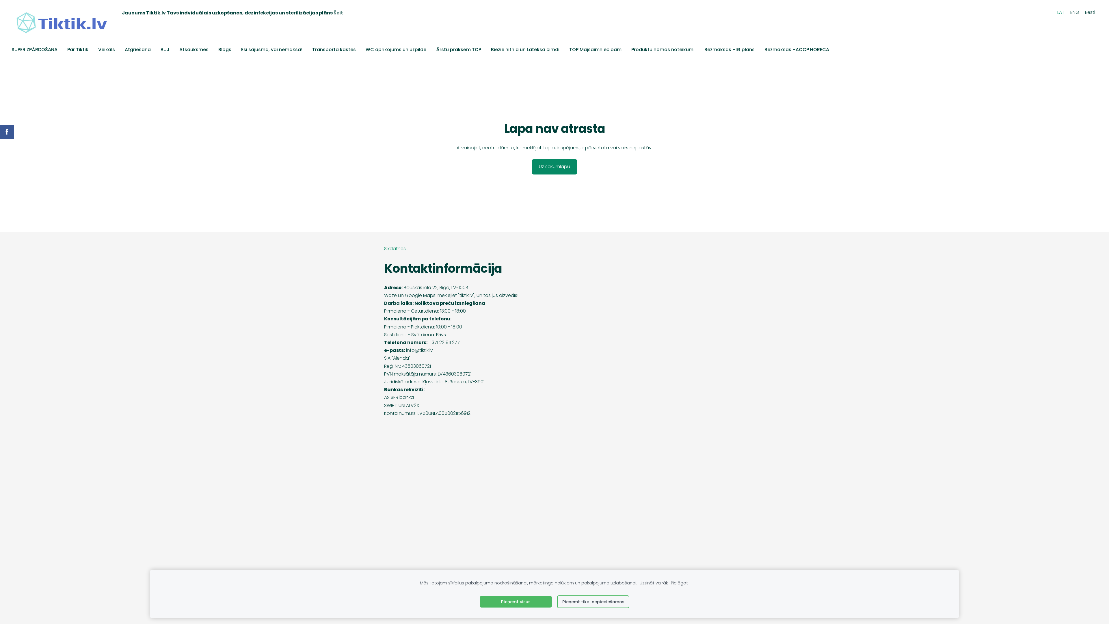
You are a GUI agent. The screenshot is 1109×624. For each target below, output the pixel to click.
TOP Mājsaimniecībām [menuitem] (595, 49)
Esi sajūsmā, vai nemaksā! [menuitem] (271, 49)
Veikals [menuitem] (106, 49)
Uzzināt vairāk (654, 583)
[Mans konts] (1048, 12)
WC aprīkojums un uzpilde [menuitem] (396, 49)
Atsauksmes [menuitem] (194, 49)
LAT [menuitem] (1061, 12)
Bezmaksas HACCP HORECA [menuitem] (796, 49)
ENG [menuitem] (1074, 12)
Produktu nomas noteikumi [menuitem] (663, 49)
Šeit (338, 13)
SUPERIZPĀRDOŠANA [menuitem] (34, 49)
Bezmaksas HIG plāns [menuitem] (729, 49)
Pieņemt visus (516, 602)
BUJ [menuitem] (165, 49)
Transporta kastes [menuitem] (334, 49)
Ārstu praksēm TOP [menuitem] (458, 49)
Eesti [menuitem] (1090, 12)
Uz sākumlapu (554, 166)
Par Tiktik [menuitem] (77, 49)
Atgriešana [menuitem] (138, 49)
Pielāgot (679, 583)
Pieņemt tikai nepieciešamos (593, 602)
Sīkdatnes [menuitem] (395, 248)
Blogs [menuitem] (224, 49)
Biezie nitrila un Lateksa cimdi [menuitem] (525, 49)
